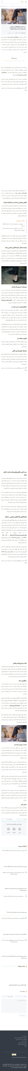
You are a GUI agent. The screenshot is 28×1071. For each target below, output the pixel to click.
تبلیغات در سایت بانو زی (21, 1039)
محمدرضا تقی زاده (20, 819)
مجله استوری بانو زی (22, 1044)
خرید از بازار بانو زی (23, 1043)
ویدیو (25, 1046)
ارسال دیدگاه (22, 1016)
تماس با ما (24, 1041)
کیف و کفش (13, 6)
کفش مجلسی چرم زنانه (6, 300)
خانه (25, 6)
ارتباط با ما (24, 1036)
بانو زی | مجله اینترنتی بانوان (20, 1038)
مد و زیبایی (20, 6)
